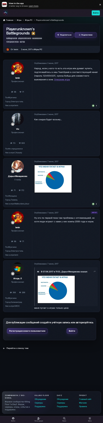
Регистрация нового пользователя (27, 331)
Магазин (83, 403)
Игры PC (38, 49)
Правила (83, 406)
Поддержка (40, 406)
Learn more (5, 4)
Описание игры (62, 79)
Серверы (39, 403)
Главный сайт (85, 399)
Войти (72, 331)
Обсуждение (40, 399)
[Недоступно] (56, 277)
